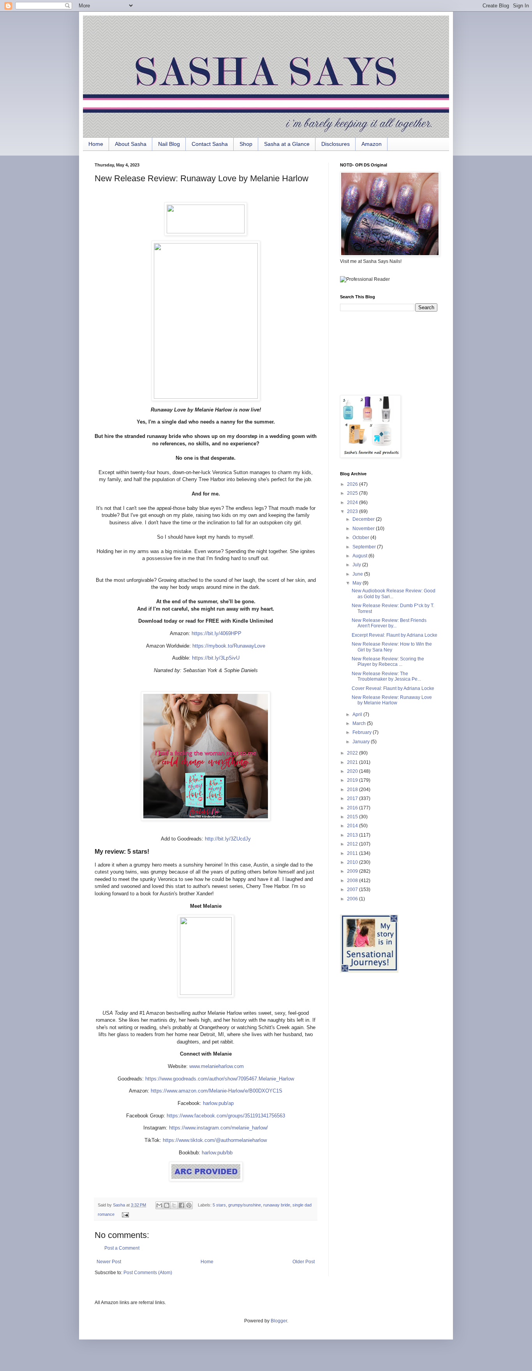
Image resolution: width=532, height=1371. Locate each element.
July (357, 564)
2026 (353, 484)
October (361, 537)
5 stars (219, 1205)
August (360, 556)
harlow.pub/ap (218, 1103)
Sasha (119, 1205)
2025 (353, 493)
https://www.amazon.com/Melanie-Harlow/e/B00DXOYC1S (216, 1091)
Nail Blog (169, 144)
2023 (353, 511)
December (364, 519)
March (359, 723)
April (357, 714)
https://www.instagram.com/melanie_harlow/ (218, 1128)
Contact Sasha (210, 144)
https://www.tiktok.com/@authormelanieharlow (215, 1140)
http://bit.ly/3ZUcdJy (227, 839)
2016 (353, 808)
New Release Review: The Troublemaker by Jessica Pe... (386, 676)
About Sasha (130, 144)
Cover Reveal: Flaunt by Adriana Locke (393, 688)
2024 (353, 502)
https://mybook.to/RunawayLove (228, 646)
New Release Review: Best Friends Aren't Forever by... (389, 623)
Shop (246, 144)
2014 (353, 825)
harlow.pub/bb (217, 1153)
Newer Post (109, 1261)
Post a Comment (121, 1248)
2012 (353, 844)
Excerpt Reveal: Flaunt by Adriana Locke (394, 635)
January (361, 741)
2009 (353, 871)
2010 (353, 862)
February (362, 732)
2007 (353, 889)
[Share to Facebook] (181, 1205)
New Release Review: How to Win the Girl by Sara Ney (392, 646)
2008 (353, 880)
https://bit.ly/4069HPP (215, 633)
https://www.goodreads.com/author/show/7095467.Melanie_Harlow (219, 1079)
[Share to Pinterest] (189, 1205)
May (357, 583)
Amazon (371, 144)
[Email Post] (124, 1214)
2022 (353, 753)
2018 (353, 789)
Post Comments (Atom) (147, 1272)
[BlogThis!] (167, 1205)
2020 (353, 771)
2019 (353, 780)
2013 (353, 835)
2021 (353, 762)
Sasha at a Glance (287, 144)
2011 (353, 853)
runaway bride (276, 1205)
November (364, 528)
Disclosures (335, 144)
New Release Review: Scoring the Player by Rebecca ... (388, 661)
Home (95, 144)
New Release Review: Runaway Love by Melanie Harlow (392, 700)
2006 (353, 899)
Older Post (303, 1261)
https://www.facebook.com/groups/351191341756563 (226, 1116)
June (358, 574)
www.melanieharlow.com (216, 1066)
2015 (353, 816)
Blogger (279, 1321)
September (364, 547)
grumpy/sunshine (244, 1205)
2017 (353, 798)
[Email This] (159, 1205)
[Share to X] (174, 1205)
